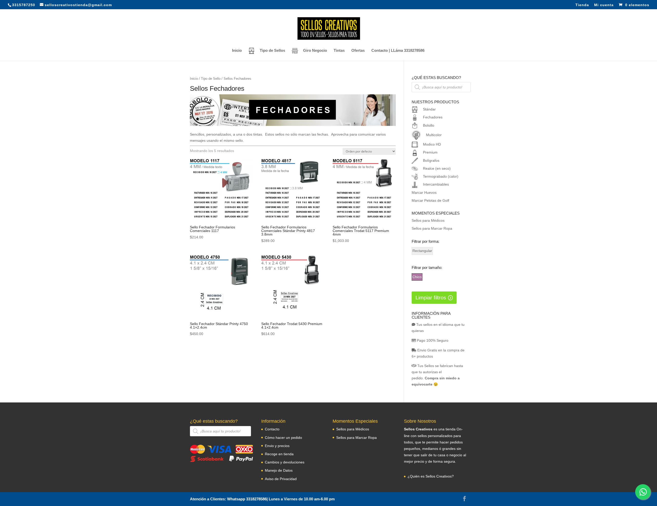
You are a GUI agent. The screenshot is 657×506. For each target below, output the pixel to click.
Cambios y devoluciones (284, 462)
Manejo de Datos (279, 470)
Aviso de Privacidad (281, 479)
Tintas (339, 51)
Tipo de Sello (210, 78)
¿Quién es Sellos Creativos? (431, 476)
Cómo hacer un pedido (283, 438)
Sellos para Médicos (428, 220)
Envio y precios (277, 446)
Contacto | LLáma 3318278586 (397, 51)
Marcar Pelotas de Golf (430, 200)
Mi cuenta (604, 5)
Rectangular (422, 251)
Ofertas (358, 51)
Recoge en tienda (279, 454)
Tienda (582, 5)
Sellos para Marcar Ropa (432, 228)
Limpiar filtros (431, 297)
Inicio (237, 51)
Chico (417, 277)
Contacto (272, 429)
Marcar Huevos (424, 192)
